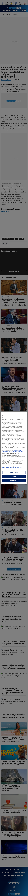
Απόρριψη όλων (14, 480)
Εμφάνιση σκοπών (14, 472)
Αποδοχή (14, 476)
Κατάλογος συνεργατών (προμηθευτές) (11, 467)
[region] (14, 448)
